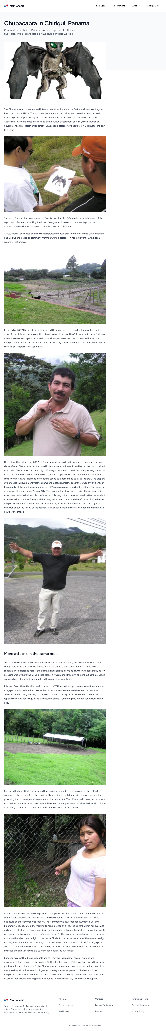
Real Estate (64, 1011)
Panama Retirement (104, 1005)
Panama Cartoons (140, 999)
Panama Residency (140, 1005)
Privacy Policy (138, 1011)
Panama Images (66, 1005)
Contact (99, 999)
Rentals (98, 1011)
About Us (63, 999)
